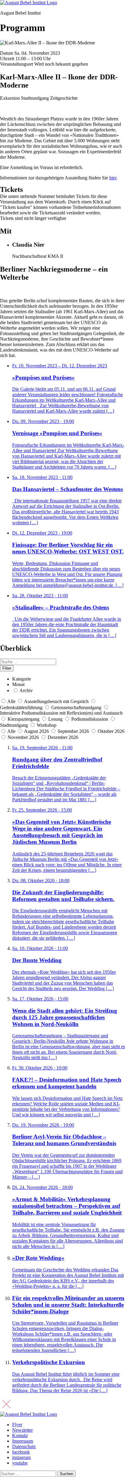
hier (112, 177)
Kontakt (20, 1435)
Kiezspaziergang (23, 719)
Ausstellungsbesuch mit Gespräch (56, 701)
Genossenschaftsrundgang (76, 707)
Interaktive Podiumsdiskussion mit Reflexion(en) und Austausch (61, 713)
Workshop (46, 725)
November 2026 (24, 737)
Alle (11, 701)
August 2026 (37, 731)
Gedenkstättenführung (21, 707)
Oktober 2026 (111, 731)
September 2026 (74, 731)
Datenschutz (24, 1446)
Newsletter (22, 1430)
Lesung (55, 719)
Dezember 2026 (63, 737)
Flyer (17, 1424)
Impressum (22, 1441)
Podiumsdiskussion (89, 719)
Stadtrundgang (14, 725)
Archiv (26, 690)
